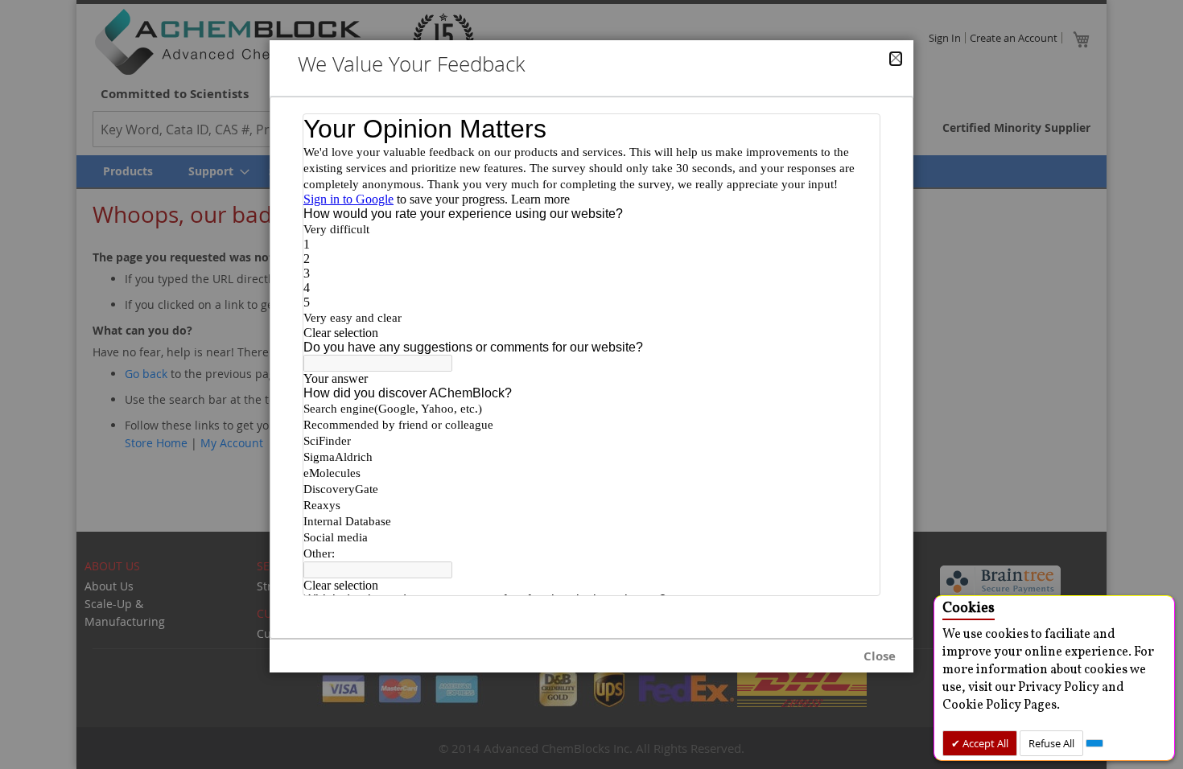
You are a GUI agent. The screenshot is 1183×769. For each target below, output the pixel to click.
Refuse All (1051, 743)
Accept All (984, 743)
